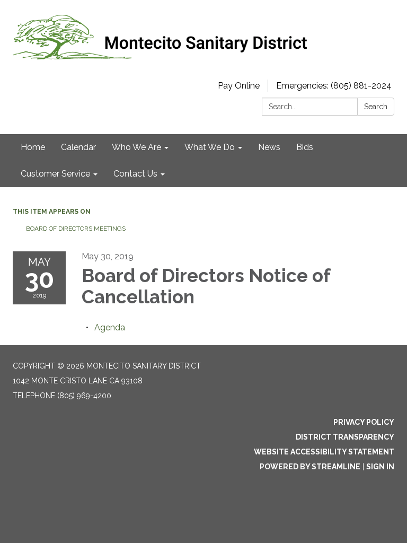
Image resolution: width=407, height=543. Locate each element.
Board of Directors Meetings (76, 228)
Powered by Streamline (310, 466)
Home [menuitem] (33, 147)
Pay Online (239, 86)
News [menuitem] (269, 147)
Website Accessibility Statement (324, 452)
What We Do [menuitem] (209, 147)
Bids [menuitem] (304, 147)
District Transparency (345, 437)
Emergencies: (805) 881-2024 (334, 86)
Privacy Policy (363, 422)
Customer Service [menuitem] (55, 174)
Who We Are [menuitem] (136, 147)
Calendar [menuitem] (78, 147)
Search (375, 106)
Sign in (380, 466)
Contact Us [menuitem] (135, 174)
